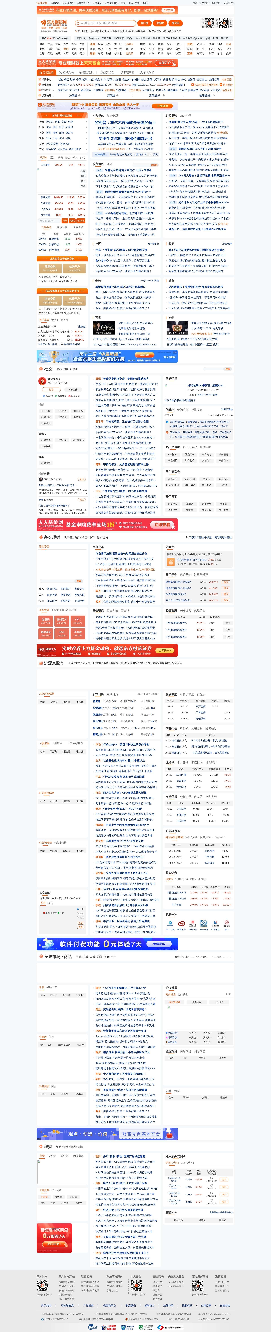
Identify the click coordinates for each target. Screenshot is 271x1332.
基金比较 (79, 594)
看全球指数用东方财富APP (112, 133)
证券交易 (204, 3)
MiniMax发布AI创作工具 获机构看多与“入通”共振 (125, 998)
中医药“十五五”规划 (206, 344)
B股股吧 (154, 899)
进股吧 (160, 23)
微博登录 (75, 396)
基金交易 (216, 3)
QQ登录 (49, 396)
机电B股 (181, 815)
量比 (83, 176)
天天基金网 (68, 3)
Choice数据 (134, 3)
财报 (55, 127)
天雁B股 (181, 809)
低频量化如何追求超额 (131, 328)
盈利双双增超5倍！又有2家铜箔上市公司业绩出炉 (125, 197)
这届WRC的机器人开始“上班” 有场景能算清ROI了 (126, 400)
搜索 (228, 53)
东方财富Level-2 (67, 1286)
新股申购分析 (129, 416)
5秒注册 (73, 389)
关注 (82, 479)
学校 (228, 48)
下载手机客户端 (69, 281)
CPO (77, 621)
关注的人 (62, 411)
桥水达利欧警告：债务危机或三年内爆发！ (128, 297)
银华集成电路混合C (176, 594)
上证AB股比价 (75, 743)
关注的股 (45, 411)
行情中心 (46, 79)
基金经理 (71, 610)
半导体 (77, 634)
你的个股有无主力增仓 (141, 133)
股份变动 (98, 721)
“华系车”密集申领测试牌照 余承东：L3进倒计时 (197, 191)
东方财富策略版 (66, 1290)
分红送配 (185, 796)
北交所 (117, 79)
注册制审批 (191, 837)
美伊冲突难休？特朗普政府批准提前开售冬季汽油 (125, 1025)
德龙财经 (206, 485)
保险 (169, 44)
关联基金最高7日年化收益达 (192, 559)
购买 (226, 582)
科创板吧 (205, 447)
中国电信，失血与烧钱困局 (139, 475)
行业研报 (146, 803)
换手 (83, 181)
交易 (41, 143)
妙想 (123, 3)
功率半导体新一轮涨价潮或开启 (125, 138)
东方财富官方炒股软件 (206, 84)
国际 (74, 44)
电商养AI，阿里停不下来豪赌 (135, 469)
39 (114, 728)
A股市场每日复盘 (177, 339)
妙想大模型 (212, 38)
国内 (66, 44)
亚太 (52, 157)
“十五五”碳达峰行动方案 (203, 339)
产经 (160, 53)
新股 (109, 79)
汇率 (168, 1091)
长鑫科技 (101, 410)
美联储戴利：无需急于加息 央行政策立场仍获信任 (125, 1095)
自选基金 (202, 79)
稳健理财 (65, 601)
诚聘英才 (150, 1305)
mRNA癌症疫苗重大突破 (110, 507)
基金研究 (98, 610)
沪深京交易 (52, 143)
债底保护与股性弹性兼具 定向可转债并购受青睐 (124, 835)
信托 (178, 44)
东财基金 (97, 3)
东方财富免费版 (66, 1282)
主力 (108, 48)
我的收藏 (62, 417)
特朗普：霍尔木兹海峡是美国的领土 (125, 122)
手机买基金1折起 (71, 344)
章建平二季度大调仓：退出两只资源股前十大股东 (125, 218)
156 (152, 721)
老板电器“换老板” (106, 469)
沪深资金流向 (154, 31)
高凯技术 (209, 850)
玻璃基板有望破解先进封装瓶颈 (114, 512)
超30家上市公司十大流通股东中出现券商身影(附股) (126, 787)
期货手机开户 (222, 1282)
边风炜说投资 (173, 485)
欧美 (60, 157)
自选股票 (62, 227)
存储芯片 (201, 395)
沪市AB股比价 (121, 899)
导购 (68, 138)
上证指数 (45, 165)
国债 (42, 1155)
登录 (195, 3)
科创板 (135, 79)
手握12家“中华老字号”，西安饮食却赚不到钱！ (124, 271)
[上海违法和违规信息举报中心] (146, 1330)
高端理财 (79, 601)
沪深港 (157, 79)
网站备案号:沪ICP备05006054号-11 (96, 1319)
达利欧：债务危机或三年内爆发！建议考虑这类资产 (199, 159)
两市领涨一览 (104, 803)
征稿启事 (206, 1305)
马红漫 (223, 485)
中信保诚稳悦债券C (176, 637)
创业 (151, 53)
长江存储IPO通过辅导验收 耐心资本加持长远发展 (125, 814)
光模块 (45, 621)
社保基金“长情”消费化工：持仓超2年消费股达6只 (125, 234)
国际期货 (199, 1051)
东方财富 (55, 3)
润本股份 (176, 740)
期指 (74, 48)
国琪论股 (172, 504)
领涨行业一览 (120, 803)
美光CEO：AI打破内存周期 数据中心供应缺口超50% (127, 384)
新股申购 (81, 38)
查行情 (144, 23)
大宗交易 (215, 90)
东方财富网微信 (114, 1286)
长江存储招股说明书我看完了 (180, 400)
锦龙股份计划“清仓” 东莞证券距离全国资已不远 (197, 207)
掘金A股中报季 (223, 323)
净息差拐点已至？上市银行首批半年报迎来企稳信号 (126, 1220)
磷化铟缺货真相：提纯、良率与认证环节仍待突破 (125, 202)
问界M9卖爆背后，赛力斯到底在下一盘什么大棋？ (126, 448)
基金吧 (201, 44)
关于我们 (46, 1305)
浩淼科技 (54, 244)
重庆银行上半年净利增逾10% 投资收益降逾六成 (124, 1231)
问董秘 (170, 409)
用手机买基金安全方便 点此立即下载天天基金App (125, 638)
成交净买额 (174, 1002)
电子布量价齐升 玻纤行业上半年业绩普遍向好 (123, 1167)
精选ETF (171, 1212)
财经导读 (171, 115)
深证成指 (45, 197)
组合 (220, 44)
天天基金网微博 (176, 1282)
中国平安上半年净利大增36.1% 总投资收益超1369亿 (127, 1188)
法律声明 (168, 1305)
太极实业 (135, 410)
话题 (98, 491)
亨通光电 (138, 405)
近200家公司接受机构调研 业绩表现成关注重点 (124, 564)
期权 (82, 48)
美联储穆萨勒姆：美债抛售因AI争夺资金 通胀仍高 (126, 1020)
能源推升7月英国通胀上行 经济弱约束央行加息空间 (126, 1100)
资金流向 (63, 90)
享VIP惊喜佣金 (50, 268)
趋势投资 (172, 510)
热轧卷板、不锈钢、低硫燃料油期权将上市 (128, 1079)
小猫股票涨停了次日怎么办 (134, 333)
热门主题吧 (190, 447)
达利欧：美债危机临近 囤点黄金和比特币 (127, 591)
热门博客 (171, 496)
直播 (98, 317)
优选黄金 (199, 610)
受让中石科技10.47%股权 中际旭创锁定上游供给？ (126, 224)
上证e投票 (227, 243)
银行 (151, 44)
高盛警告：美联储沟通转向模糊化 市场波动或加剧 (199, 292)
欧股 (92, 956)
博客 (211, 44)
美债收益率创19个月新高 (141, 496)
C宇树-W (115, 405)
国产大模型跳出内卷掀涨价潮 (120, 292)
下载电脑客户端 (49, 281)
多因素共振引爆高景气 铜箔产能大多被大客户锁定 (125, 878)
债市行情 (126, 1263)
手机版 (156, 38)
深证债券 (56, 1190)
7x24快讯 (185, 115)
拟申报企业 (206, 837)
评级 (169, 48)
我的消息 (78, 417)
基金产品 (157, 1294)
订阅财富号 (78, 440)
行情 (50, 48)
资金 (48, 127)
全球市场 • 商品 (58, 956)
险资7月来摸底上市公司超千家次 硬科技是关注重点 (126, 766)
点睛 (160, 48)
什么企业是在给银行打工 (140, 910)
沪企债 (52, 1155)
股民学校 (148, 72)
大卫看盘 (223, 510)
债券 (160, 44)
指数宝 (64, 319)
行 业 (201, 48)
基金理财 (88, 72)
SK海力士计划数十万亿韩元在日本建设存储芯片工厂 (127, 394)
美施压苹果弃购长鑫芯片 (110, 502)
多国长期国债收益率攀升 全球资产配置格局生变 (124, 1242)
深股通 (111, 95)
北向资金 (183, 994)
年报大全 (161, 90)
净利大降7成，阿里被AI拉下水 (139, 485)
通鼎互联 (126, 405)
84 (152, 708)
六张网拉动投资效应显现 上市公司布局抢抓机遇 (124, 1172)
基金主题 (44, 610)
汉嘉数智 (54, 238)
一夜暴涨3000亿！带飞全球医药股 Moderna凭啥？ (125, 437)
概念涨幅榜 (60, 842)
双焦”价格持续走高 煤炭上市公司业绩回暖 (121, 1063)
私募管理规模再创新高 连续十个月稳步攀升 (129, 601)
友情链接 (225, 1305)
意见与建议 (112, 1290)
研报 (61, 127)
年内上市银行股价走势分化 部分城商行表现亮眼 (124, 1215)
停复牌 (96, 701)
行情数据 (47, 72)
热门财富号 (173, 471)
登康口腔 (176, 752)
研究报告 (112, 771)
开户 (128, 149)
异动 (83, 186)
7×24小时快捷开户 (74, 300)
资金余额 (196, 1002)
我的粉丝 (45, 423)
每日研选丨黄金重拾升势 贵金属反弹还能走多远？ (125, 1122)
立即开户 (42, 344)
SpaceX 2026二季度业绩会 (134, 339)
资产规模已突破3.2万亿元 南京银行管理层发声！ (125, 1226)
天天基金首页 (72, 537)
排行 (103, 79)
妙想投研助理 (65, 1294)
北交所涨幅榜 (46, 693)
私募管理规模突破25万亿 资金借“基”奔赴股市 (196, 271)
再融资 (114, 663)
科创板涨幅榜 (46, 793)
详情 (228, 623)
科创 (108, 53)
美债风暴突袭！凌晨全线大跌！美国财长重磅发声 (125, 1247)
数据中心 (46, 90)
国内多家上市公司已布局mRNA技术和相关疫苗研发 (126, 782)
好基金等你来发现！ (143, 617)
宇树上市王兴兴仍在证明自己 (135, 323)
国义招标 (54, 249)
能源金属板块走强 (117, 31)
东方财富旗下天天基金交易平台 (62, 291)
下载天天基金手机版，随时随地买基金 (210, 537)
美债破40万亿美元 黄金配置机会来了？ (126, 308)
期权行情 (101, 1084)
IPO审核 (204, 90)
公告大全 (211, 796)
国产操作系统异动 (144, 512)
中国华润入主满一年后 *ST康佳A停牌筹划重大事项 (126, 229)
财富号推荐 (201, 574)
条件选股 (119, 38)
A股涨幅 (44, 743)
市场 (70, 663)
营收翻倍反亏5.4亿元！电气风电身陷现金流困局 (124, 867)
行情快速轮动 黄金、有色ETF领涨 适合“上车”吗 (124, 181)
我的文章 (45, 440)
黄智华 (189, 510)
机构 (211, 48)
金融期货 (171, 1051)
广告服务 (88, 1305)
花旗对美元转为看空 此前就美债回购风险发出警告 (125, 1106)
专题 (82, 44)
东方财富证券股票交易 (62, 258)
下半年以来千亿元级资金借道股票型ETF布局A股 (124, 186)
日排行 (169, 879)
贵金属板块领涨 (98, 31)
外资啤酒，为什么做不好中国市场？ (134, 480)
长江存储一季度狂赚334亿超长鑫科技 (191, 138)
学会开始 (177, 904)
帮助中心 (66, 276)
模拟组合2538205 (177, 898)
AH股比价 (148, 90)
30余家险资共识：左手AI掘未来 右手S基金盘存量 (125, 1194)
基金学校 (112, 610)
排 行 (118, 44)
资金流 (80, 221)
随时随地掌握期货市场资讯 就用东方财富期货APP (125, 1068)
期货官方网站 (222, 1290)
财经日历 (112, 694)
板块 (100, 48)
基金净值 (44, 546)
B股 (141, 663)
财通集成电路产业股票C (178, 588)
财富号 (201, 53)
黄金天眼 (206, 510)
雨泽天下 (172, 479)
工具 (55, 138)
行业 (91, 79)
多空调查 (45, 892)
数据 (41, 127)
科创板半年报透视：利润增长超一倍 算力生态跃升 (199, 266)
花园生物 (169, 415)
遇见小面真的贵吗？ (108, 485)
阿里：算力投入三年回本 (110, 255)
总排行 (202, 879)
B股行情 (107, 899)
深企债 (64, 1155)
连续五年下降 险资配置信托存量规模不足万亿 (123, 1258)
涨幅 (83, 171)
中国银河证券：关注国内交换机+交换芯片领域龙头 (126, 932)
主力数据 (182, 762)
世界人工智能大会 (202, 323)
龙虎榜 (183, 90)
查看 (81, 927)
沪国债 (44, 1197)
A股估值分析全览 (171, 31)
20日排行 (191, 879)
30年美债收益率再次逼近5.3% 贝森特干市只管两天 (199, 127)
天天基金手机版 (171, 38)
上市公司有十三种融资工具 (139, 916)
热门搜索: (82, 31)
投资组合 (108, 72)
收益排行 (52, 601)
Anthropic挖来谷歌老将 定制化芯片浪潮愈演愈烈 (198, 164)
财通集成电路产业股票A (178, 582)
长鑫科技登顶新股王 (104, 333)
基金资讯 (98, 547)
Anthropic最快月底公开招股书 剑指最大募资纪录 (125, 1036)
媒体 (169, 53)
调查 (178, 53)
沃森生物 (181, 780)
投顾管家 (65, 588)
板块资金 (86, 90)
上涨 (81, 909)
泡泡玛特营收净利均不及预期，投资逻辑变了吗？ (125, 266)
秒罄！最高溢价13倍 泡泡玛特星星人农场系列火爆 (126, 1004)
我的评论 (45, 417)
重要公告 (98, 734)
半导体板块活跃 (136, 31)
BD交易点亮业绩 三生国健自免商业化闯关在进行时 (126, 862)
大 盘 (118, 48)
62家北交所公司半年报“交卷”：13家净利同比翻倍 (125, 846)
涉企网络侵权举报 (202, 333)
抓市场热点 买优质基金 (141, 627)
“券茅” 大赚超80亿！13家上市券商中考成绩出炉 (197, 255)
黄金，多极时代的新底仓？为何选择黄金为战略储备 (126, 1116)
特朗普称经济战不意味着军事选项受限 (119, 128)
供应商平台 (109, 1305)
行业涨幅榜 (45, 842)
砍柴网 (206, 479)
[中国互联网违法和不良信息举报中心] (170, 1330)
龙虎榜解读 (114, 416)
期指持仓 (197, 762)
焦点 (50, 44)
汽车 (211, 53)
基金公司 (79, 588)
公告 (178, 48)
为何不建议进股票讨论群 (110, 910)
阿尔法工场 (189, 479)
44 (152, 728)
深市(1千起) (187, 1162)
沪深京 (49, 121)
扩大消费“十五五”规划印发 (207, 328)
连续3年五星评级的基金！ (111, 627)
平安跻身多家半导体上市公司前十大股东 (193, 223)
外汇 (66, 53)
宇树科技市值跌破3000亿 (141, 502)
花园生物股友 (177, 422)
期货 (74, 53)
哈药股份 (150, 405)
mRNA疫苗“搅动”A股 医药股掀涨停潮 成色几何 (124, 755)
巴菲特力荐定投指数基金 (110, 633)
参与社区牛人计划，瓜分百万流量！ (131, 260)
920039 (42, 249)
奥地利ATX (63, 84)
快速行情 (227, 84)
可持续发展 (67, 1305)
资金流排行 (125, 771)
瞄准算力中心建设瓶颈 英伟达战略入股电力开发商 (199, 170)
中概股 (43, 1036)
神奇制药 (112, 410)
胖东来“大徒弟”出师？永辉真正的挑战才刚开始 (124, 443)
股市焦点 (98, 163)
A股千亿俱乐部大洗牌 (140, 144)
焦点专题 (112, 115)
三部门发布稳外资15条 (180, 344)
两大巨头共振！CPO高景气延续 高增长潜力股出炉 (125, 1161)
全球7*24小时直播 (150, 280)
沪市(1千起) (172, 1162)
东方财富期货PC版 (193, 38)
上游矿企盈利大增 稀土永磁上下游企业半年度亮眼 (125, 207)
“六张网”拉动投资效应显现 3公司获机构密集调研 (125, 798)
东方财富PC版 (143, 38)
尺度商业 (223, 479)
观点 (171, 280)
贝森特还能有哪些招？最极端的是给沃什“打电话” (125, 1014)
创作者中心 (153, 243)
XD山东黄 (181, 774)
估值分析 (227, 90)
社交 (41, 132)
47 (136, 728)
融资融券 (173, 90)
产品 (41, 149)
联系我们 (131, 1305)
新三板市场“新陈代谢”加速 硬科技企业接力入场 (197, 260)
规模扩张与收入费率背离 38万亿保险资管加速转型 (126, 1204)
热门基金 (44, 319)
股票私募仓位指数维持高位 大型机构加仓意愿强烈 (125, 389)
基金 (143, 79)
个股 (78, 79)
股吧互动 (128, 72)
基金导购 (65, 594)
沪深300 (45, 209)
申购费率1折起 (50, 300)
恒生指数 (178, 84)
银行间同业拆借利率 (108, 1263)
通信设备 (46, 634)
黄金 (82, 53)
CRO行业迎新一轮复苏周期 (142, 507)
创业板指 (45, 203)
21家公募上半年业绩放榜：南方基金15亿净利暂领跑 (127, 175)
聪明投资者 (189, 485)
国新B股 (181, 821)
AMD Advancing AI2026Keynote (138, 344)
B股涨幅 (57, 743)
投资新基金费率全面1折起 (141, 633)
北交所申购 (134, 90)
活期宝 (55, 319)
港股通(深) (205, 95)
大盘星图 (227, 79)
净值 (100, 44)
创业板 (118, 53)
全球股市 (46, 84)
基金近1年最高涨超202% (111, 149)
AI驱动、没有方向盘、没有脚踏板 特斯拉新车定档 (199, 181)
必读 (58, 48)
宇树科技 (209, 856)
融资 (100, 53)
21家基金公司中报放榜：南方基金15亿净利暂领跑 (125, 569)
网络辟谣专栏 (222, 333)
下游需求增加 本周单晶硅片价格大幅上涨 (120, 1057)
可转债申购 (187, 694)
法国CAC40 (101, 84)
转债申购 (94, 38)
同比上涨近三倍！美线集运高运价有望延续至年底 (198, 154)
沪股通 (73, 95)
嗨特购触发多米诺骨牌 (109, 475)
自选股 (191, 79)
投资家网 (48, 500)
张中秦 (223, 504)
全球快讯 (148, 128)
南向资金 (171, 994)
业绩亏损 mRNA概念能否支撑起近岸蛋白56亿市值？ (200, 218)
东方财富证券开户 (90, 1282)
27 (114, 734)
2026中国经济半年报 (177, 333)
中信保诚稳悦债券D (176, 630)
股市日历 (98, 694)
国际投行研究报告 (53, 479)
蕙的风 (189, 504)
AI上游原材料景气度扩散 (141, 255)
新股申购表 (221, 138)
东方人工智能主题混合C (178, 600)
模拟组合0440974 (177, 892)
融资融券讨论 (146, 416)
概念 (97, 79)
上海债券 (44, 1190)
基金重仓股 (57, 610)
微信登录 (61, 396)
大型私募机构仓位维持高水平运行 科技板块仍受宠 (125, 580)
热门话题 (101, 416)
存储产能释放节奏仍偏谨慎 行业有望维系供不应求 (125, 883)
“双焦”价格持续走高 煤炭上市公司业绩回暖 (121, 1177)
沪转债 (73, 1197)
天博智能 (201, 712)
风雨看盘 (206, 504)
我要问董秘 (227, 409)
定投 (108, 44)
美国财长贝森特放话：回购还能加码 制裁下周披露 (125, 1047)
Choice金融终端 (66, 1299)
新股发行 (98, 714)
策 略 (129, 48)
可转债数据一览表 (143, 1263)
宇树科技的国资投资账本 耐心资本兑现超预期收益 (199, 197)
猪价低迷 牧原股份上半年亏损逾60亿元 (126, 303)
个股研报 (98, 90)
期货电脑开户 (222, 1286)
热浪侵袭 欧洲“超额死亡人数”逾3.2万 (128, 154)
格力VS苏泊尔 (104, 480)
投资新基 (138, 149)
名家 (220, 48)
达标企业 (220, 837)
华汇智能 (201, 706)
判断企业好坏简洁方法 (109, 916)
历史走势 (219, 1002)
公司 (151, 48)
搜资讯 (175, 23)
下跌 (81, 917)
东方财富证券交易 (90, 1290)
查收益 (82, 326)
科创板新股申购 (174, 837)
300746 (42, 238)
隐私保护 (187, 1305)
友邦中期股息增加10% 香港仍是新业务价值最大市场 (127, 1199)
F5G (61, 634)
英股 (53, 1086)
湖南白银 (147, 410)
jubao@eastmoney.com (220, 1314)
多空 (43, 902)
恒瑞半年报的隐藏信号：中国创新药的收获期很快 (125, 453)
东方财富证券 (83, 3)
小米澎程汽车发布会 (105, 339)
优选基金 (185, 574)
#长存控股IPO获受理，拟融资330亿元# (207, 385)
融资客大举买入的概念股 (112, 144)
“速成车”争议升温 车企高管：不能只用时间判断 (197, 297)
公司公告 (223, 223)
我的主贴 (78, 411)
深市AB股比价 (139, 899)
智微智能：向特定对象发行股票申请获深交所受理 (125, 830)
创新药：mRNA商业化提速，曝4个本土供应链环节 (126, 459)
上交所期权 (114, 1084)
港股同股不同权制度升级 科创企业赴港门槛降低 (124, 819)
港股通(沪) (155, 95)
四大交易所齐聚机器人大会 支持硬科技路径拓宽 (124, 894)
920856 (42, 244)
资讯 (61, 138)
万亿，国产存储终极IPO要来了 (54, 505)
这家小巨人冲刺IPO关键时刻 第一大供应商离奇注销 (126, 851)
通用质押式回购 (176, 1156)
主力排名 (74, 90)
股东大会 (98, 728)
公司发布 (197, 409)
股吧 (145, 3)
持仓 (50, 902)
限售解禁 (193, 90)
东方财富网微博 (114, 1282)
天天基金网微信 (176, 1286)
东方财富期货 (111, 3)
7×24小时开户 (74, 268)
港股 (58, 53)
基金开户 (157, 1282)
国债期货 (78, 1155)
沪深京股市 (53, 663)
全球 (70, 121)
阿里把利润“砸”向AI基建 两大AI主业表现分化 (123, 993)
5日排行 (179, 879)
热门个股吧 (173, 447)
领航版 (224, 38)
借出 (224, 1179)
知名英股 (44, 1086)
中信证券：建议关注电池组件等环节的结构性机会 (198, 303)
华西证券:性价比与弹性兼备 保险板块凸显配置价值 (126, 926)
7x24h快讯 (101, 154)
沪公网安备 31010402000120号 (143, 1319)
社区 (98, 243)
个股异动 (46, 227)
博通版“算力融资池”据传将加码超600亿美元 (122, 1041)
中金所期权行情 (145, 1084)
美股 (50, 53)
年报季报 (98, 708)
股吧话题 (171, 378)
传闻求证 (182, 409)
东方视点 (98, 115)
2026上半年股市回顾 (105, 344)
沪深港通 (46, 95)
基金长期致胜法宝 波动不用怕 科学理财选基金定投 (126, 622)
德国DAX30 (139, 84)
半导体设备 (212, 395)
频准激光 (209, 863)
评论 (58, 44)
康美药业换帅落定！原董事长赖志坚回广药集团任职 (199, 213)
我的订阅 (62, 440)
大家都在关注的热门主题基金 (113, 617)
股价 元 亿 (55, 38)
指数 (60, 79)
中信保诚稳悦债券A (176, 623)
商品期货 (185, 1051)
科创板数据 (173, 830)
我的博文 (45, 463)
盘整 (81, 913)
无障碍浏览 (229, 3)
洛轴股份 (201, 718)
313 (115, 708)
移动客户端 (42, 3)
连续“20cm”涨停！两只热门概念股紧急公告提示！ (199, 143)
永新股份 (176, 746)
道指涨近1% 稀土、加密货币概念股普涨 (192, 132)
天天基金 (62, 149)
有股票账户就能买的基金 (221, 1212)
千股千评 (106, 38)
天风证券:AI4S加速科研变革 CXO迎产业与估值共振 (199, 308)
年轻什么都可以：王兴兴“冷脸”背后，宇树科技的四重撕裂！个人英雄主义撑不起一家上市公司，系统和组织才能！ (59, 485)
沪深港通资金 (147, 292)
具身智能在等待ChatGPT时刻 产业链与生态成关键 (199, 186)
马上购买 (52, 344)
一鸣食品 (124, 410)
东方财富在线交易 (90, 1286)
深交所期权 (128, 1084)
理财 (109, 163)
